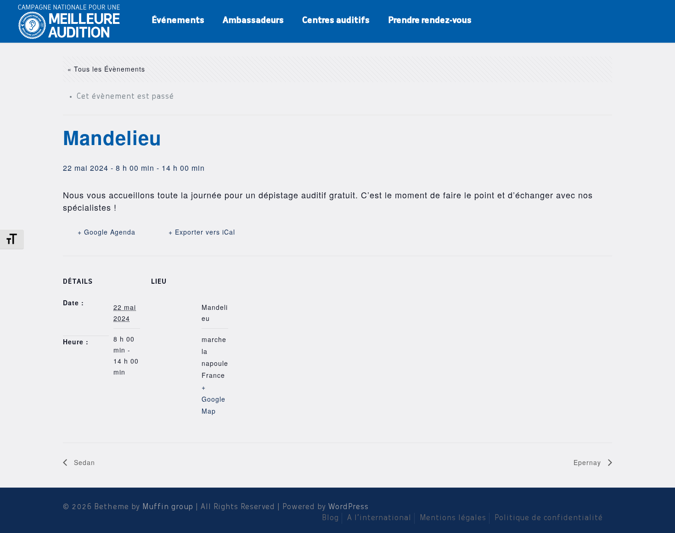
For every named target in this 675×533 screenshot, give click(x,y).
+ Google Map (213, 398)
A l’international (379, 518)
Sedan (83, 462)
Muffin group (167, 507)
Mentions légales (453, 518)
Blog (330, 518)
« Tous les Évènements (106, 68)
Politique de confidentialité (549, 518)
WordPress (348, 507)
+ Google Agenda (106, 231)
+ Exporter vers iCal (202, 231)
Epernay (588, 462)
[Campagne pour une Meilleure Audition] (72, 20)
